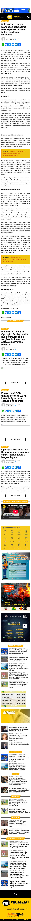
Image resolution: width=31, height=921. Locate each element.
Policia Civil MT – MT (11, 308)
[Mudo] (24, 517)
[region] (15, 10)
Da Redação (11, 39)
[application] (15, 511)
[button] (2, 3)
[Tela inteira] (27, 517)
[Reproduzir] (3, 517)
